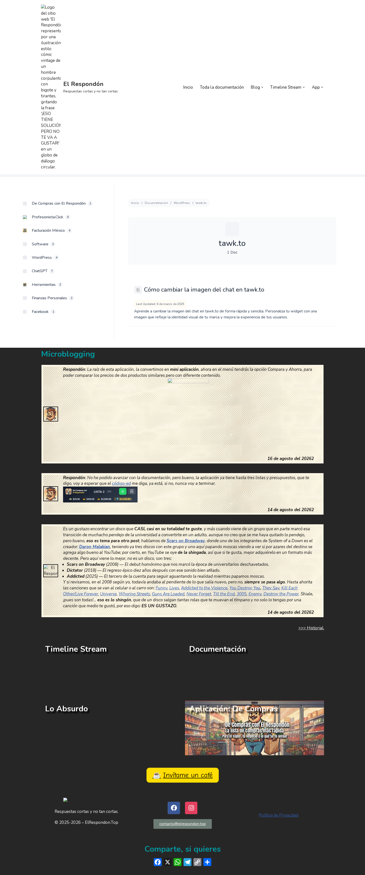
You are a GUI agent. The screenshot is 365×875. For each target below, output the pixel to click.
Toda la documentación (222, 87)
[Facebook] (174, 808)
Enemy (255, 594)
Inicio (188, 87)
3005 (242, 594)
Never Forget (198, 594)
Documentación (156, 203)
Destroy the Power (281, 594)
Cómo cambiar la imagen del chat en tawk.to (204, 290)
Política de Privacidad (278, 815)
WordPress (182, 203)
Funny (161, 588)
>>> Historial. (311, 628)
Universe (108, 594)
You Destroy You (244, 588)
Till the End (224, 594)
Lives (174, 588)
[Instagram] (191, 808)
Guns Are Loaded (168, 594)
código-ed (121, 483)
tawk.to (201, 203)
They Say (270, 588)
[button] (262, 87)
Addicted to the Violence (204, 588)
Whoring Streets (134, 594)
